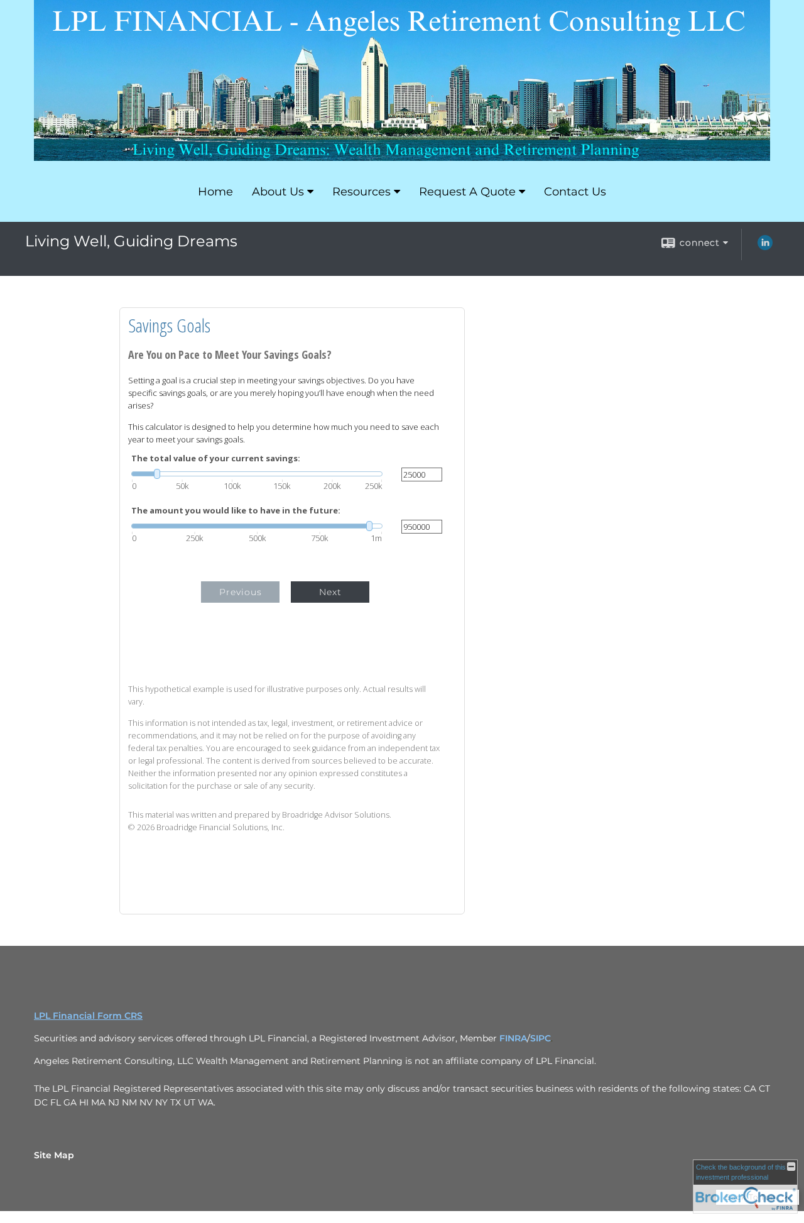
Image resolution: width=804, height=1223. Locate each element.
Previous (240, 592)
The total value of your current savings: (215, 458)
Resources (361, 192)
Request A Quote (467, 192)
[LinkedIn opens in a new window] (765, 247)
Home (215, 192)
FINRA (513, 1038)
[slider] (257, 473)
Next (330, 592)
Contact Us (575, 192)
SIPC (540, 1038)
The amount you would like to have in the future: (235, 511)
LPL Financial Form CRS (88, 1015)
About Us (278, 192)
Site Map (54, 1155)
